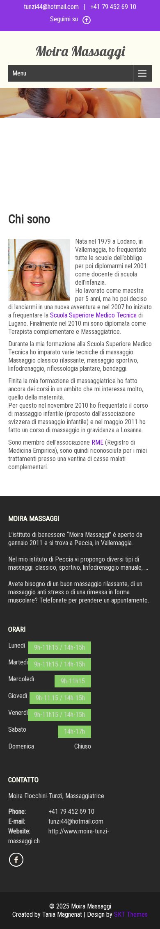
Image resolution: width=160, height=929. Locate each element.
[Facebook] (86, 23)
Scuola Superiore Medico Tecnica (93, 315)
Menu (19, 73)
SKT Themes (131, 914)
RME (97, 442)
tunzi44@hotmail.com (51, 7)
